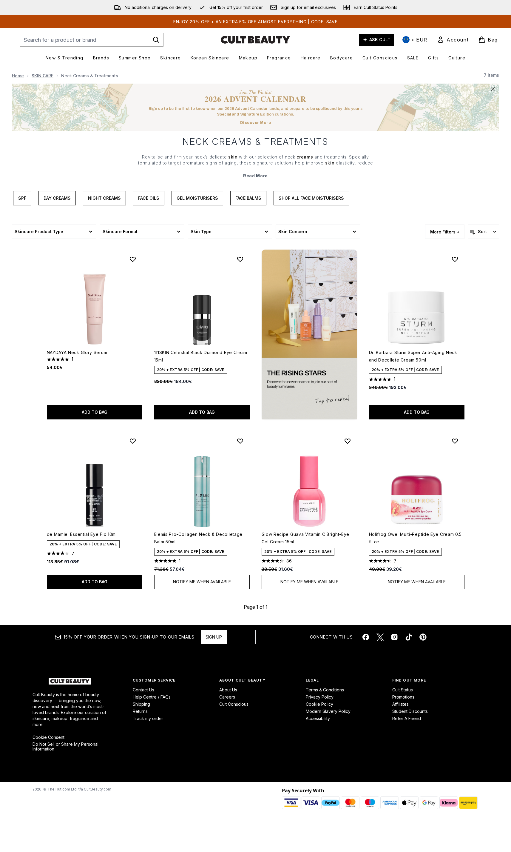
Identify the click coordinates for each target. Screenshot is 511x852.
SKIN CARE (42, 75)
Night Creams (104, 198)
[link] (452, 40)
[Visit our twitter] (380, 637)
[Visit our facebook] (366, 637)
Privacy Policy (320, 696)
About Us (228, 689)
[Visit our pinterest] (423, 637)
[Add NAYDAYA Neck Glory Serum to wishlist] (133, 259)
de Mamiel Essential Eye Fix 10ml (82, 534)
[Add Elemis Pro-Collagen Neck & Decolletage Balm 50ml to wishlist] (240, 441)
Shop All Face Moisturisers (311, 198)
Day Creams (57, 198)
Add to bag (94, 412)
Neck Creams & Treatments (255, 141)
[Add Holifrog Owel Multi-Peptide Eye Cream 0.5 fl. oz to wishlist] (455, 441)
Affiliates (400, 704)
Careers (227, 696)
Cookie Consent (48, 737)
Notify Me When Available (202, 581)
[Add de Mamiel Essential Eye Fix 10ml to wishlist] (133, 441)
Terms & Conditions (325, 689)
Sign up (214, 636)
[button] (309, 334)
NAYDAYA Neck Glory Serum (77, 352)
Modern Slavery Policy (328, 711)
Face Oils (148, 198)
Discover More (255, 123)
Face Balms (248, 198)
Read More (255, 175)
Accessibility (318, 718)
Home (18, 75)
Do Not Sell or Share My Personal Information (65, 746)
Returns (140, 711)
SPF (22, 198)
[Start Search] (156, 39)
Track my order (148, 718)
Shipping (141, 704)
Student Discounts (410, 711)
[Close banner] (493, 89)
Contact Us (143, 689)
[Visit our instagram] (394, 637)
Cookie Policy (319, 704)
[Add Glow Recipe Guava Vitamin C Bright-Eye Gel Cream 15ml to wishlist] (347, 441)
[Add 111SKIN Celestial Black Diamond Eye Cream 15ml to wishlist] (240, 259)
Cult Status (402, 689)
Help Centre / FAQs (152, 696)
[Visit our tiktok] (409, 637)
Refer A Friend (406, 718)
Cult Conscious (233, 704)
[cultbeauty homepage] (255, 40)
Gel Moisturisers (197, 198)
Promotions (403, 696)
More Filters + (444, 231)
